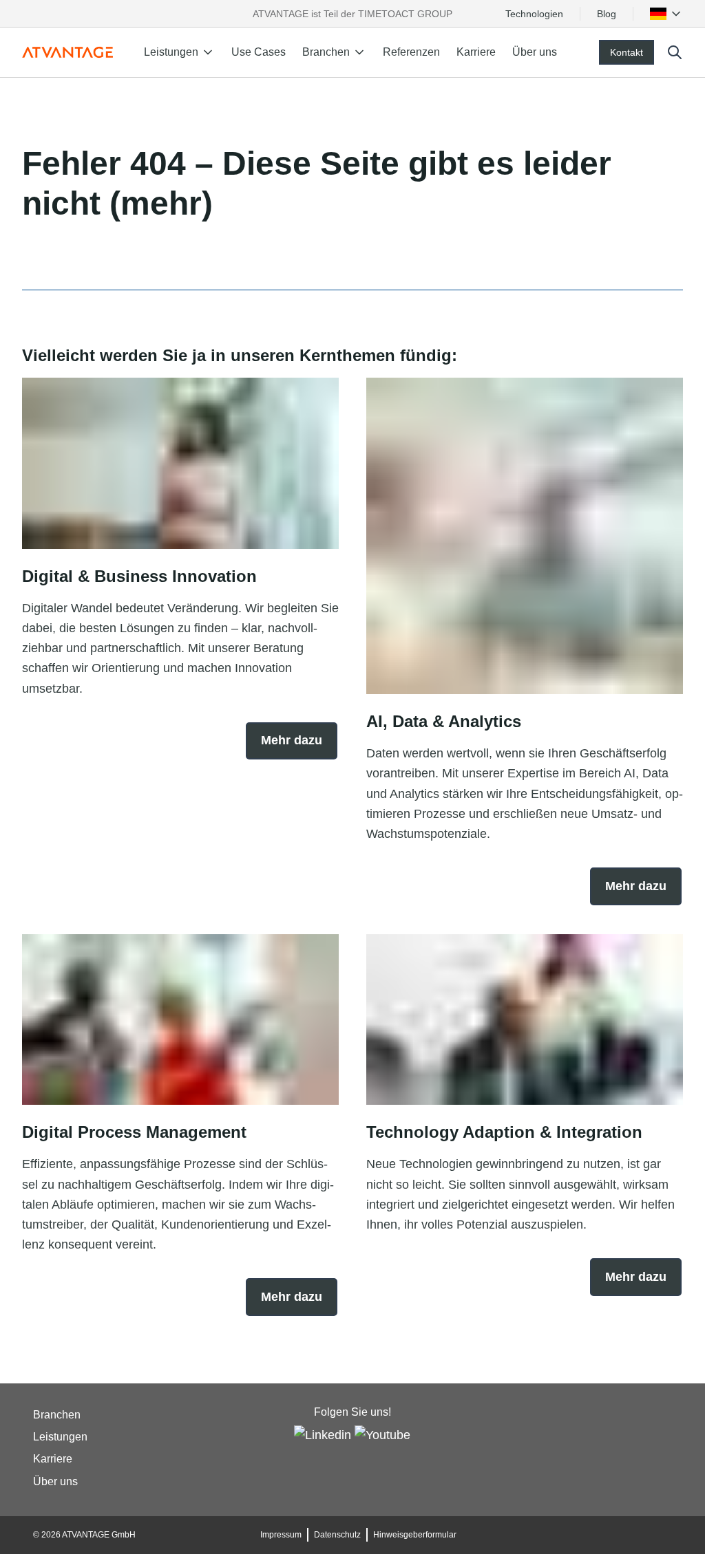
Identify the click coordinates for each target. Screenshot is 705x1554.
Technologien (534, 13)
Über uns (534, 52)
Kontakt (626, 52)
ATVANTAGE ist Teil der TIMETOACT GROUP (352, 13)
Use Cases (258, 52)
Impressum (281, 1535)
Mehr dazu (291, 740)
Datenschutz (337, 1535)
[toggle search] (674, 52)
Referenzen (411, 52)
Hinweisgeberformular (414, 1535)
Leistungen (60, 1437)
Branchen (57, 1415)
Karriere (476, 52)
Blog (606, 13)
